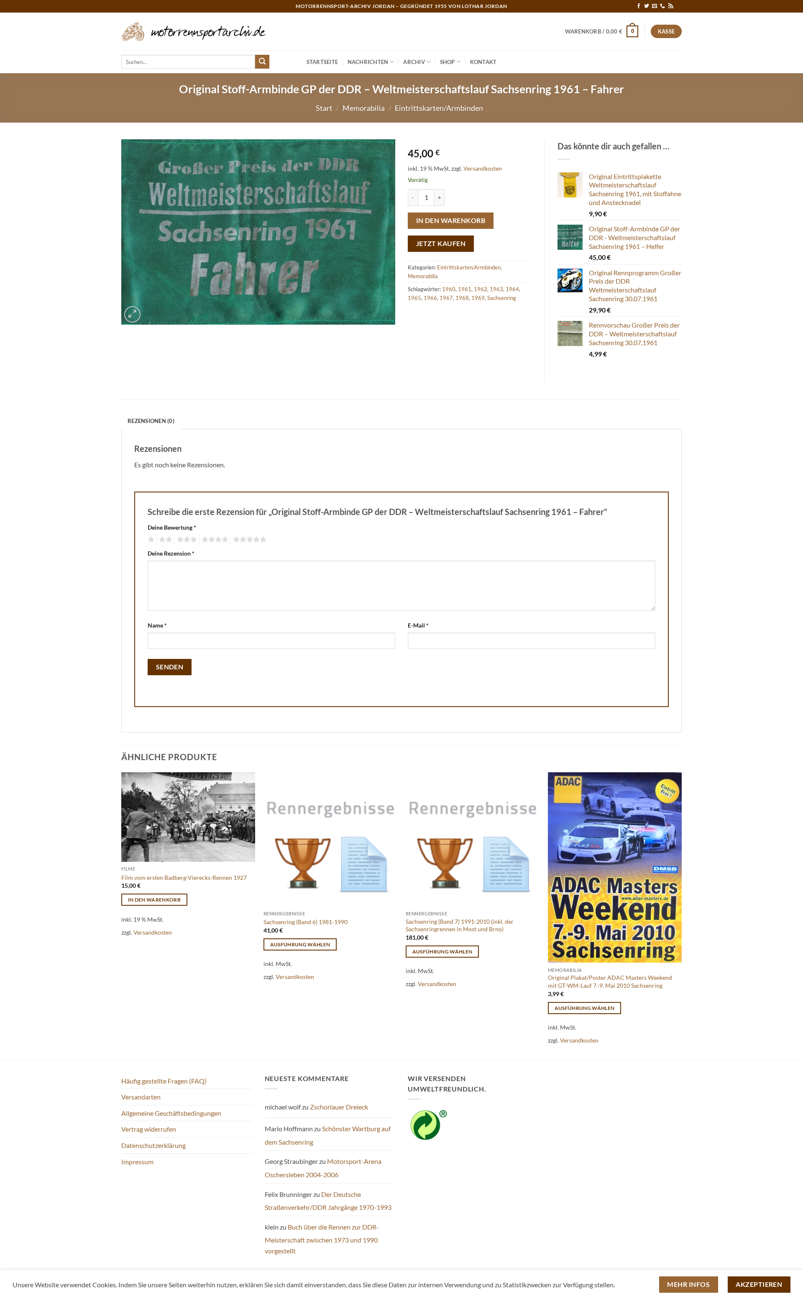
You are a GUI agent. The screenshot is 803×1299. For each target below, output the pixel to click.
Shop (447, 62)
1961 (464, 289)
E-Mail (418, 625)
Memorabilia (364, 108)
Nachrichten (368, 62)
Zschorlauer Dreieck (339, 1107)
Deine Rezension (171, 553)
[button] (602, 31)
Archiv (414, 62)
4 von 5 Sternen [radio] (213, 539)
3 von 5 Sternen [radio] (185, 539)
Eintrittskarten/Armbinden (439, 108)
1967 (446, 298)
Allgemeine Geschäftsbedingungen (171, 1113)
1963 (496, 289)
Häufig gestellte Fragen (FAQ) (164, 1081)
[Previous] (121, 915)
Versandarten (141, 1097)
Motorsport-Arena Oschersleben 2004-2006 (323, 1168)
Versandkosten (482, 168)
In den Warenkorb (450, 220)
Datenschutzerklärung (153, 1145)
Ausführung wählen (300, 944)
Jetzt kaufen (441, 243)
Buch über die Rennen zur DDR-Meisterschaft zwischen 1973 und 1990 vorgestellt (322, 1239)
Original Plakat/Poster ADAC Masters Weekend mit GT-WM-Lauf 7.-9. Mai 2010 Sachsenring (610, 981)
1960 (448, 289)
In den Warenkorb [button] (154, 899)
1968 (462, 298)
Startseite (322, 62)
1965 (414, 298)
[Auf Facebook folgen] (638, 6)
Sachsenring (501, 298)
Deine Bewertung (172, 527)
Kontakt (483, 62)
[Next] (681, 915)
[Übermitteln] (262, 62)
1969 (478, 298)
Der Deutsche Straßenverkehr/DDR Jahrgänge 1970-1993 (328, 1201)
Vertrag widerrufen (148, 1129)
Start (324, 108)
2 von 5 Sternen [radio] (164, 539)
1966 (430, 298)
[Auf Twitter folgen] (646, 6)
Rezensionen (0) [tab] (151, 421)
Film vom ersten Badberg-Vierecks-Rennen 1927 (184, 877)
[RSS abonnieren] (670, 6)
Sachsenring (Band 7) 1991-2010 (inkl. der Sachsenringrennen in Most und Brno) (460, 925)
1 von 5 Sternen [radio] (150, 539)
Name (157, 625)
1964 (512, 289)
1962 (480, 289)
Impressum (137, 1162)
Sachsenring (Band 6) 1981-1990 (305, 921)
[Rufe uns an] (662, 6)
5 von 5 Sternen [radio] (248, 539)
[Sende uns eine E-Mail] (654, 6)
